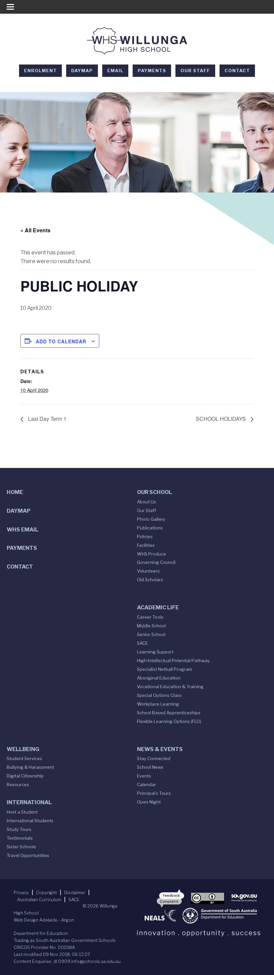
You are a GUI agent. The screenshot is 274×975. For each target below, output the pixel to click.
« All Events (35, 230)
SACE (142, 643)
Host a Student (22, 812)
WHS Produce (151, 554)
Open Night (149, 802)
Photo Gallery (151, 519)
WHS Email (22, 529)
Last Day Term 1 (46, 418)
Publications (150, 527)
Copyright (46, 892)
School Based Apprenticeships (168, 712)
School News (150, 767)
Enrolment (40, 70)
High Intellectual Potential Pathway (173, 660)
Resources (18, 784)
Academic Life (158, 607)
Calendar (146, 784)
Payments (152, 70)
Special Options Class (159, 695)
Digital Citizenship (25, 775)
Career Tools (150, 617)
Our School (154, 492)
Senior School (151, 634)
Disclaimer (74, 892)
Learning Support (155, 651)
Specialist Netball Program (164, 669)
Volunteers (148, 571)
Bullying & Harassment (30, 767)
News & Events (160, 749)
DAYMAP (82, 70)
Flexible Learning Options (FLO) (169, 721)
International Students (30, 820)
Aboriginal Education (158, 678)
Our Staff (195, 70)
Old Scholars (150, 579)
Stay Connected (153, 758)
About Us (146, 501)
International (29, 802)
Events (144, 775)
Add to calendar (61, 341)
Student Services (24, 758)
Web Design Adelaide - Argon (44, 920)
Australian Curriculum (39, 899)
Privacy (21, 892)
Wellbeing (23, 749)
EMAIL (115, 70)
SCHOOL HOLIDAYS (221, 418)
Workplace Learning (158, 704)
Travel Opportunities (28, 855)
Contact (237, 70)
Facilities (146, 545)
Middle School (151, 625)
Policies (145, 536)
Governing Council (156, 562)
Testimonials (20, 838)
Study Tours (19, 829)
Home (15, 492)
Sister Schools (21, 846)
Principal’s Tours (154, 793)
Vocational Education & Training (170, 686)
